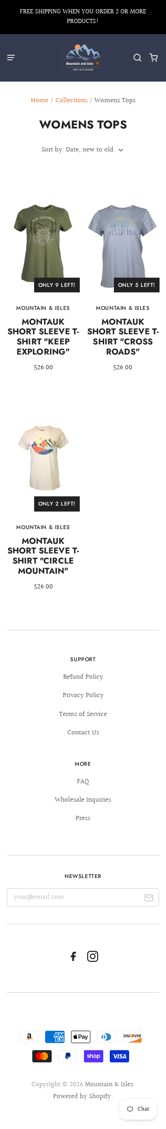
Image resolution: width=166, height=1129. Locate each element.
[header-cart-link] (154, 57)
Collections (71, 100)
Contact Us (83, 732)
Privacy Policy (83, 695)
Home (39, 100)
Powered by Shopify (82, 1096)
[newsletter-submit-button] (149, 899)
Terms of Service (83, 714)
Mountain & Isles (109, 1084)
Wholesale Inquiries (83, 800)
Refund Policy (83, 677)
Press (83, 818)
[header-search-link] (138, 57)
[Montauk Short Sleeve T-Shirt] (43, 283)
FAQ (83, 781)
